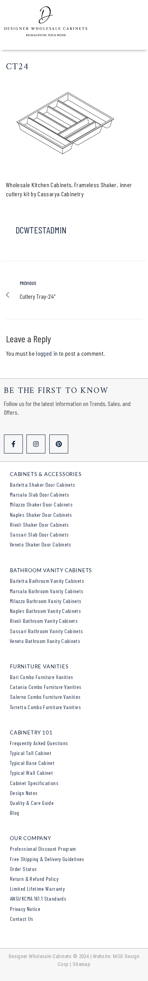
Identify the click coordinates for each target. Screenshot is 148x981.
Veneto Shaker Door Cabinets (40, 544)
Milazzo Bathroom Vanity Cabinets (46, 601)
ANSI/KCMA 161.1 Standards (38, 898)
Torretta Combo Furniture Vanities (45, 707)
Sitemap (82, 964)
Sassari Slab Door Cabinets (39, 534)
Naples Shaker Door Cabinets (41, 514)
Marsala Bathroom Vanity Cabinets (47, 591)
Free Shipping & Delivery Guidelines (47, 859)
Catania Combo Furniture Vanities (46, 686)
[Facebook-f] (13, 444)
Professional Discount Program (43, 848)
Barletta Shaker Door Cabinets (42, 484)
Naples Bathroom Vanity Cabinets (45, 610)
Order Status (23, 868)
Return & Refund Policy (34, 878)
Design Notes (23, 792)
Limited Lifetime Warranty (37, 888)
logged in (47, 353)
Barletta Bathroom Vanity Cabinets (47, 580)
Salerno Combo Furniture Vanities (45, 696)
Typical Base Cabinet (32, 762)
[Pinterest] (58, 444)
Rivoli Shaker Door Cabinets (39, 524)
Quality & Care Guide (32, 802)
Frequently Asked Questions (39, 743)
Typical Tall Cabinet (30, 753)
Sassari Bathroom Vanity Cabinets (46, 631)
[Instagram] (35, 444)
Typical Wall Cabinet (31, 772)
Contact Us (22, 918)
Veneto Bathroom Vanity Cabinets (45, 641)
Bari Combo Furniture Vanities (41, 677)
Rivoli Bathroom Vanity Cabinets (44, 620)
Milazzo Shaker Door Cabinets (41, 504)
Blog (14, 812)
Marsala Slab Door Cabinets (39, 494)
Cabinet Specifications (34, 783)
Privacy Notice (25, 908)
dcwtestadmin (40, 229)
